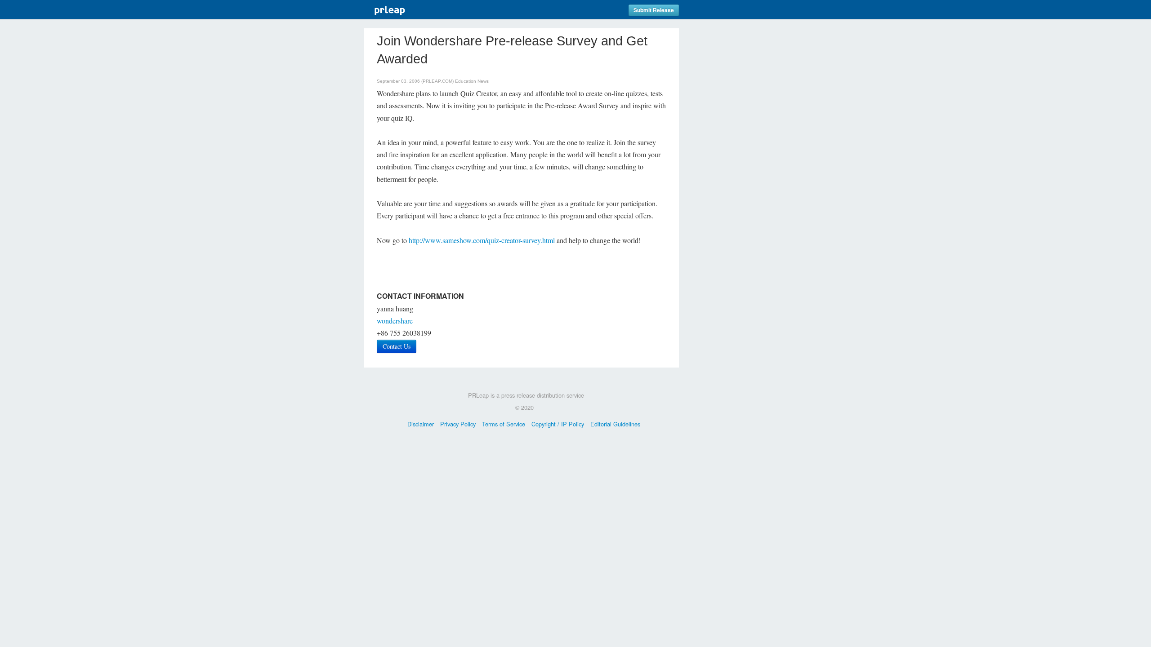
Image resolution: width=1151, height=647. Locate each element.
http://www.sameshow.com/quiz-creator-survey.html (482, 240)
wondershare (395, 320)
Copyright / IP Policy (557, 424)
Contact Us (396, 346)
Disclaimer (420, 424)
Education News (472, 81)
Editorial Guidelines (615, 424)
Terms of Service (503, 424)
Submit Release (653, 10)
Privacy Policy (458, 424)
